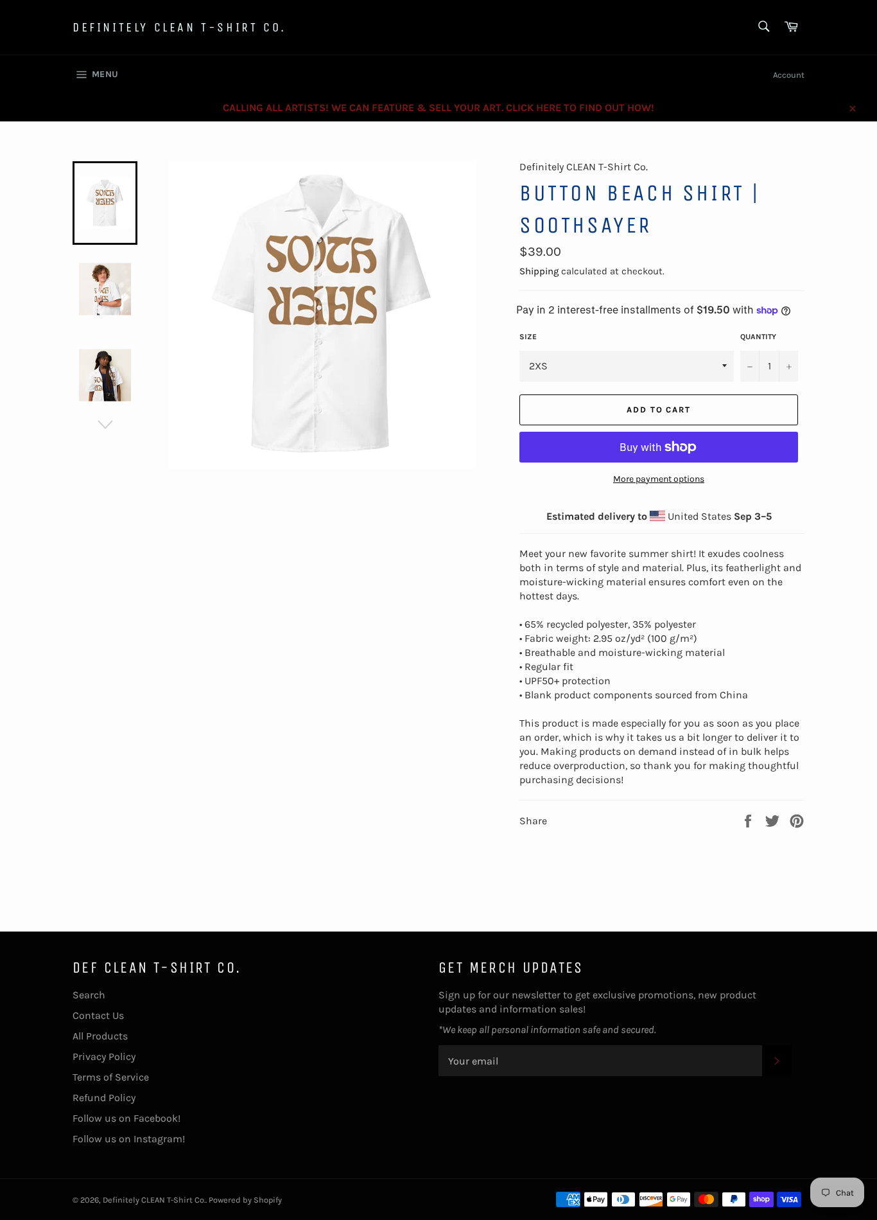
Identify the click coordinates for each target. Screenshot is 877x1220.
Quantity (758, 336)
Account (788, 75)
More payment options (658, 478)
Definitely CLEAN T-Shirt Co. (179, 27)
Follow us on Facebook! (126, 1118)
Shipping (539, 271)
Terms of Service (111, 1077)
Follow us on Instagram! (129, 1139)
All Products (100, 1036)
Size (528, 336)
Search (89, 995)
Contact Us (98, 1015)
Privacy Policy (104, 1056)
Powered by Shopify (245, 1200)
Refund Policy (104, 1098)
